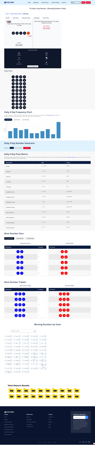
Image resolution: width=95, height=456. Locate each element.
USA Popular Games (8, 429)
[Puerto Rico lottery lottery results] (36, 360)
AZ (22, 336)
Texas (34, 363)
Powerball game (50, 115)
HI (5, 343)
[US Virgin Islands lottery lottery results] (45, 364)
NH (31, 353)
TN (22, 363)
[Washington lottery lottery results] (36, 368)
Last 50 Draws (17, 119)
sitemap (54, 442)
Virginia (26, 368)
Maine (34, 346)
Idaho (17, 343)
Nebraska (17, 353)
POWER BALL (36, 2)
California (43, 336)
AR (31, 336)
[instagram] (86, 442)
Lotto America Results (9, 427)
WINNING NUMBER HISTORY (32, 66)
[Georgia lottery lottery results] (45, 339)
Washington (35, 368)
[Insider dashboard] (46, 62)
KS (5, 346)
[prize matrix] (19, 53)
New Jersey (43, 353)
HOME (29, 2)
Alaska (17, 336)
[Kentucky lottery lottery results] (19, 346)
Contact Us (51, 417)
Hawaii (8, 343)
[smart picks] (19, 58)
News (50, 427)
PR (31, 360)
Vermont (17, 368)
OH (40, 357)
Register (88, 2)
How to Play (46, 18)
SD (14, 363)
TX (31, 363)
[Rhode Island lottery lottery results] (45, 360)
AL (5, 336)
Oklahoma (9, 360)
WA (31, 368)
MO (40, 350)
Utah (8, 368)
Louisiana (26, 346)
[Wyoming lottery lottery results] (28, 371)
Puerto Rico (34, 360)
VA (22, 368)
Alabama (8, 336)
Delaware (26, 339)
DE (22, 339)
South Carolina (8, 364)
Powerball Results (8, 422)
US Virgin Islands (42, 364)
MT (5, 353)
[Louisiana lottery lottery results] (28, 346)
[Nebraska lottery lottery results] (19, 353)
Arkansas (35, 336)
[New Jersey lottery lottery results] (45, 353)
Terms (40, 442)
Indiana (34, 343)
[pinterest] (89, 442)
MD (40, 346)
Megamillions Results (9, 424)
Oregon (17, 360)
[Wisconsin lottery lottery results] (19, 371)
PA (22, 360)
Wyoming (26, 371)
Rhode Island (42, 360)
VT (14, 368)
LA (22, 346)
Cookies (49, 442)
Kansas (8, 346)
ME (31, 346)
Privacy (44, 442)
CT (14, 339)
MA (5, 350)
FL (31, 339)
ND (31, 357)
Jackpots (6, 419)
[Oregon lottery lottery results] (19, 360)
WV (5, 371)
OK (5, 360)
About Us (28, 417)
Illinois (25, 343)
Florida (34, 339)
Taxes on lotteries (8, 434)
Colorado (9, 339)
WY (22, 371)
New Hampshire (35, 353)
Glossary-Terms (30, 426)
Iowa (42, 343)
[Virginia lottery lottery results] (28, 368)
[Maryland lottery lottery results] (45, 346)
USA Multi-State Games (9, 432)
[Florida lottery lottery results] (36, 339)
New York (17, 357)
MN (23, 350)
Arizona (26, 336)
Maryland (44, 346)
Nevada (26, 353)
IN (31, 343)
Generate (27, 148)
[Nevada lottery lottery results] (28, 353)
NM (5, 357)
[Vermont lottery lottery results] (19, 368)
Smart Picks (15, 18)
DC (40, 368)
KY (14, 346)
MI (14, 350)
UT (5, 368)
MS (31, 350)
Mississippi (35, 350)
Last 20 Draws (8, 119)
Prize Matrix (37, 18)
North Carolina (26, 357)
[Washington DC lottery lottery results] (45, 368)
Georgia (43, 339)
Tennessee (27, 363)
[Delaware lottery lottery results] (28, 339)
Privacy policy (29, 424)
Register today (71, 157)
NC (22, 357)
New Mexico (9, 357)
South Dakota (17, 364)
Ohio (43, 357)
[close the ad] (94, 443)
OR (14, 360)
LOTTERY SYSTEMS (55, 2)
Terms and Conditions (31, 422)
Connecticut (18, 339)
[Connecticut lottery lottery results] (19, 339)
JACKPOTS (64, 2)
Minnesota (27, 350)
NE (14, 353)
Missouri (43, 350)
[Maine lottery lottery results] (36, 346)
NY (14, 357)
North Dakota (34, 357)
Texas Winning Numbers (16, 13)
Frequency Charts (26, 18)
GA (40, 339)
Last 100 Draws (25, 119)
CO (5, 339)
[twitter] (83, 442)
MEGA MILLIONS (45, 2)
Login (83, 2)
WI (14, 371)
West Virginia (8, 372)
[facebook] (80, 442)
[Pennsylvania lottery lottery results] (28, 360)
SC (5, 363)
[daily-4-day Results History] (46, 53)
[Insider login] (46, 58)
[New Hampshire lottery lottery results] (36, 353)
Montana (9, 353)
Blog (49, 424)
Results (7, 18)
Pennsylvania (27, 360)
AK (14, 336)
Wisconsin (17, 371)
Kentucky (17, 346)
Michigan (17, 350)
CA (40, 336)
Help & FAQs (29, 419)
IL (22, 343)
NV (22, 353)
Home (7, 13)
